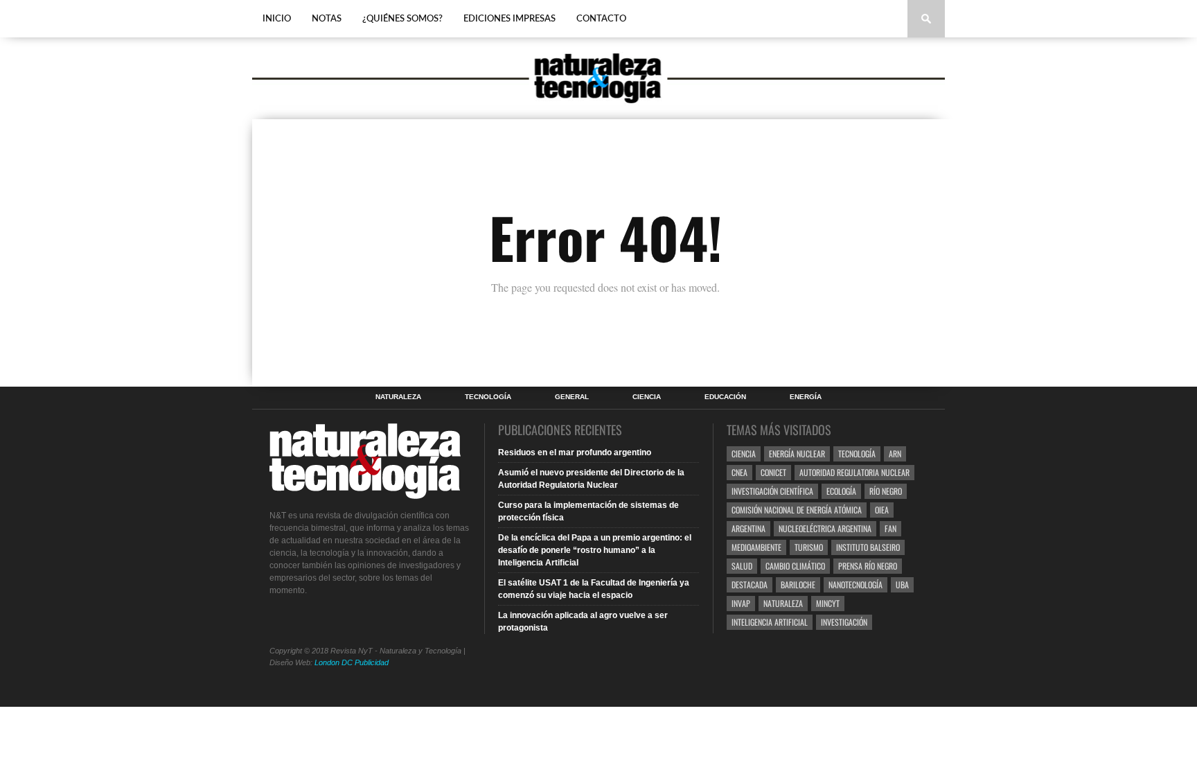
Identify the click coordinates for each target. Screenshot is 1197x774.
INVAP (741, 603)
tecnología (857, 453)
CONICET (773, 472)
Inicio (277, 19)
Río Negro (885, 491)
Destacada (750, 584)
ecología (841, 491)
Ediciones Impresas (509, 19)
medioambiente (756, 547)
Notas (327, 19)
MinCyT (828, 603)
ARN (895, 453)
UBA (902, 584)
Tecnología (488, 397)
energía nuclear (797, 453)
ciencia (744, 453)
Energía (806, 397)
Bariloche (798, 584)
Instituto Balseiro (868, 547)
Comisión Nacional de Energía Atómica (797, 510)
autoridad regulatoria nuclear (854, 472)
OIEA (882, 510)
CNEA (739, 472)
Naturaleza (398, 397)
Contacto (601, 19)
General (572, 397)
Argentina (748, 528)
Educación (725, 397)
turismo (809, 547)
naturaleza (783, 603)
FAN (890, 528)
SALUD (742, 566)
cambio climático (795, 566)
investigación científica (772, 491)
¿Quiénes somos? (402, 19)
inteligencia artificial (770, 622)
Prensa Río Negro (867, 566)
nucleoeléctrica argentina (825, 528)
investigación (844, 622)
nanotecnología (855, 584)
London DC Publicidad (351, 662)
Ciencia (646, 397)
